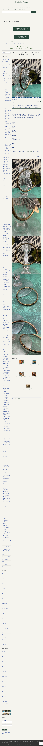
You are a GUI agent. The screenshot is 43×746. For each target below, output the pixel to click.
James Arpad (5, 335)
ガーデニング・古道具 (6, 556)
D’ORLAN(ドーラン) (6, 276)
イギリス (3, 656)
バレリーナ (4, 637)
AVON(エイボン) (6, 201)
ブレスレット (6, 78)
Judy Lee (4, 351)
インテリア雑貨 (5, 61)
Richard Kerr (5, 460)
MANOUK (5, 406)
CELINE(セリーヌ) (6, 235)
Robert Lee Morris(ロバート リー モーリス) (6, 475)
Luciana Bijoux (5, 400)
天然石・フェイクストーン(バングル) (8, 125)
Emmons (4, 284)
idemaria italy (5, 333)
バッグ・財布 (4, 564)
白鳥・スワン (4, 583)
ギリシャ (3, 681)
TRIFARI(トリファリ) (7, 509)
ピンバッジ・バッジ (6, 168)
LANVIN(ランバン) (6, 370)
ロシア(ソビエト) (5, 698)
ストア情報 (8, 7)
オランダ (3, 654)
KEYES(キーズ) (5, 365)
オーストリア (4, 676)
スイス (3, 691)
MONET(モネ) (5, 426)
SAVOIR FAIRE (5, 491)
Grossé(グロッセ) (6, 322)
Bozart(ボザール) (6, 217)
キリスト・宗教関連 (5, 546)
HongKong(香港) (5, 703)
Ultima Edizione (5, 511)
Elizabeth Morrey (6, 282)
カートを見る (14, 9)
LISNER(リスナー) (6, 395)
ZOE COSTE (5, 543)
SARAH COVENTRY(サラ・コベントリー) (6, 488)
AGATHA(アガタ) (6, 194)
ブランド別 (5, 190)
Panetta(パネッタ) (6, 449)
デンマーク (4, 673)
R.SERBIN (5, 481)
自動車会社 (4, 644)
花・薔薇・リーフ (5, 608)
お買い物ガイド (29, 151)
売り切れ (3, 566)
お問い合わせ (22, 7)
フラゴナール (4, 634)
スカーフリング (6, 159)
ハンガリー (4, 671)
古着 (3, 561)
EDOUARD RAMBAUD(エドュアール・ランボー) (6, 279)
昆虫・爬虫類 (4, 603)
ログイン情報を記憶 (6, 726)
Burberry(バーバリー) (7, 226)
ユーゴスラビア (5, 683)
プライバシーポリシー (7, 9)
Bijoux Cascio (5, 214)
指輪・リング (5, 164)
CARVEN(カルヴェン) (7, 233)
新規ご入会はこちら (5, 734)
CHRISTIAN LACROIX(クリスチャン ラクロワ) (6, 250)
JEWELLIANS (5, 337)
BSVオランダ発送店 (21, 9)
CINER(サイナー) (6, 253)
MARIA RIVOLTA (6, 411)
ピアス (4, 69)
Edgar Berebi (5, 296)
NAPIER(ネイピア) (6, 428)
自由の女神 (4, 623)
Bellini (4, 208)
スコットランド (5, 678)
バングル (5, 80)
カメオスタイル (5, 628)
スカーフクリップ (6, 157)
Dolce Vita (5, 274)
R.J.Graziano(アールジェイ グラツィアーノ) (6, 466)
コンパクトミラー (6, 181)
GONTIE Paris (5, 320)
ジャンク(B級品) (5, 559)
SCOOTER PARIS (6, 493)
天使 (3, 620)
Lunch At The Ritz (6, 404)
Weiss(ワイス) (5, 529)
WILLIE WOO (5, 535)
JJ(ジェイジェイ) (6, 339)
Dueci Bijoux (5, 272)
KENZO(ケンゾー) (6, 356)
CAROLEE (5, 231)
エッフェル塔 (4, 642)
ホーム (3, 7)
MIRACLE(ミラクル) (6, 416)
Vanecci (4, 523)
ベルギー (3, 651)
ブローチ (4, 71)
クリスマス (4, 618)
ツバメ (3, 578)
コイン (3, 615)
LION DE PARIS (6, 393)
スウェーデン (4, 693)
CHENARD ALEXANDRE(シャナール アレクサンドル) (7, 243)
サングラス (5, 180)
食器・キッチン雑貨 (5, 59)
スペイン (3, 688)
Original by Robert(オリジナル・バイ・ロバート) (7, 438)
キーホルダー (5, 166)
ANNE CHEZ (5, 196)
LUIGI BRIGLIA (6, 402)
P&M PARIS (5, 447)
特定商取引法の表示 (29, 7)
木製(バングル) (7, 113)
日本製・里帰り (5, 701)
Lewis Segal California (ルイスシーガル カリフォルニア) (7, 388)
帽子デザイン (4, 639)
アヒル (3, 586)
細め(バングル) (7, 85)
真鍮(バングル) (7, 121)
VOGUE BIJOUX (6, 527)
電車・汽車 (4, 625)
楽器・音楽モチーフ (5, 610)
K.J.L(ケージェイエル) (7, 361)
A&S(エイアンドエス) (7, 192)
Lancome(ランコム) (6, 391)
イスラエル (4, 696)
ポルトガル (4, 686)
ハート (3, 613)
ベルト (4, 187)
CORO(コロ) (5, 258)
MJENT (4, 421)
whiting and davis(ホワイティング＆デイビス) (6, 532)
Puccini (4, 458)
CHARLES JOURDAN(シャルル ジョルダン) (6, 238)
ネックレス (5, 73)
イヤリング (5, 67)
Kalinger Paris (5, 363)
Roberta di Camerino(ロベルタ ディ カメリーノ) (6, 471)
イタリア (3, 666)
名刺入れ (4, 189)
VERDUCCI (5, 525)
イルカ (3, 593)
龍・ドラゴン (4, 601)
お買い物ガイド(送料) (15, 7)
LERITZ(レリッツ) (6, 375)
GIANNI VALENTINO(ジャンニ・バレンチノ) (6, 314)
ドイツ (3, 661)
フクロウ (3, 588)
